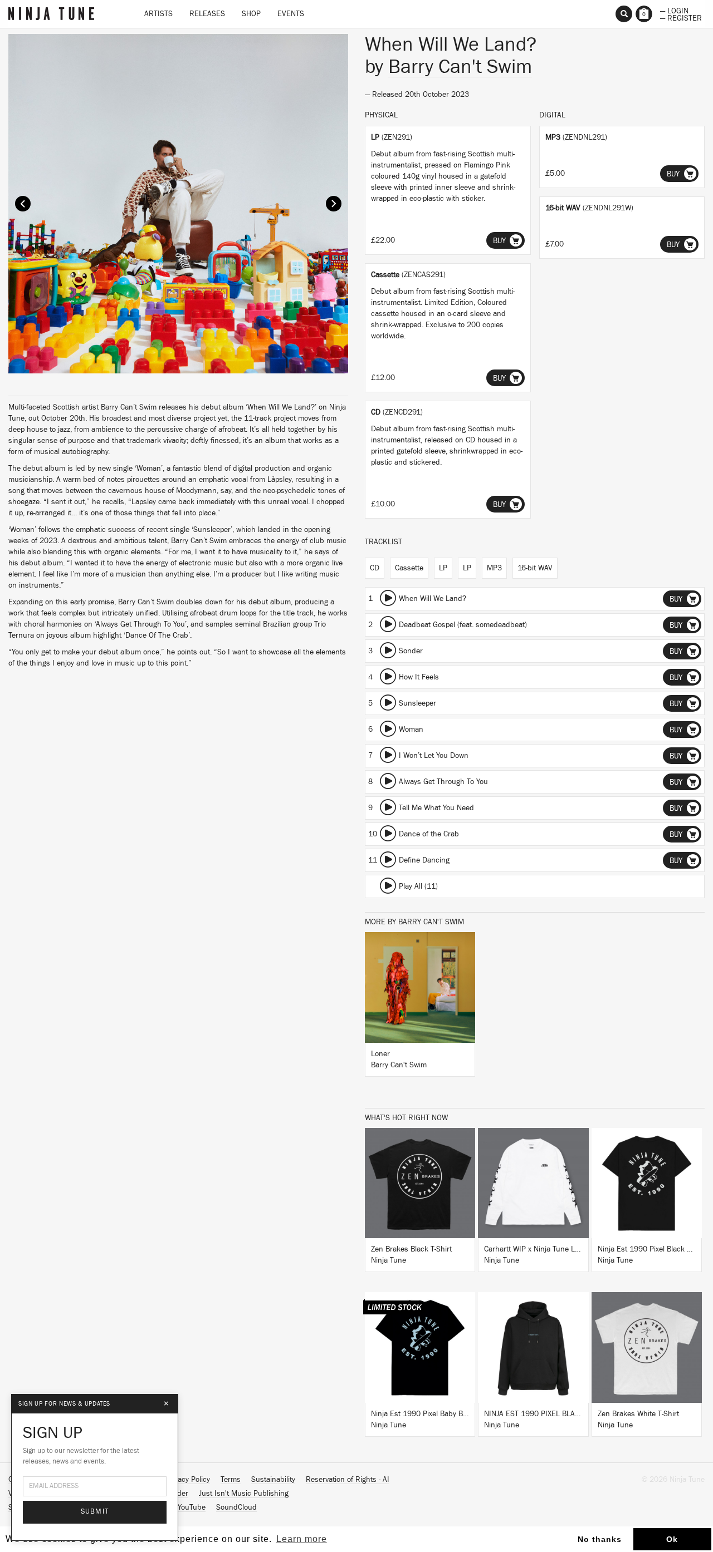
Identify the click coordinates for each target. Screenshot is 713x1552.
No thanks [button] (600, 1539)
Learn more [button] (301, 1539)
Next (334, 204)
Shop (251, 14)
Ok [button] (672, 1539)
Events (290, 14)
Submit (95, 1511)
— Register (681, 17)
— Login (674, 10)
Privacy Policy (187, 1480)
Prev (23, 204)
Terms (231, 1480)
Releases (207, 14)
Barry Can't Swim (460, 67)
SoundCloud (236, 1507)
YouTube (192, 1507)
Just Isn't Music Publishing (244, 1493)
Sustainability (273, 1480)
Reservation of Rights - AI (347, 1480)
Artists (158, 14)
